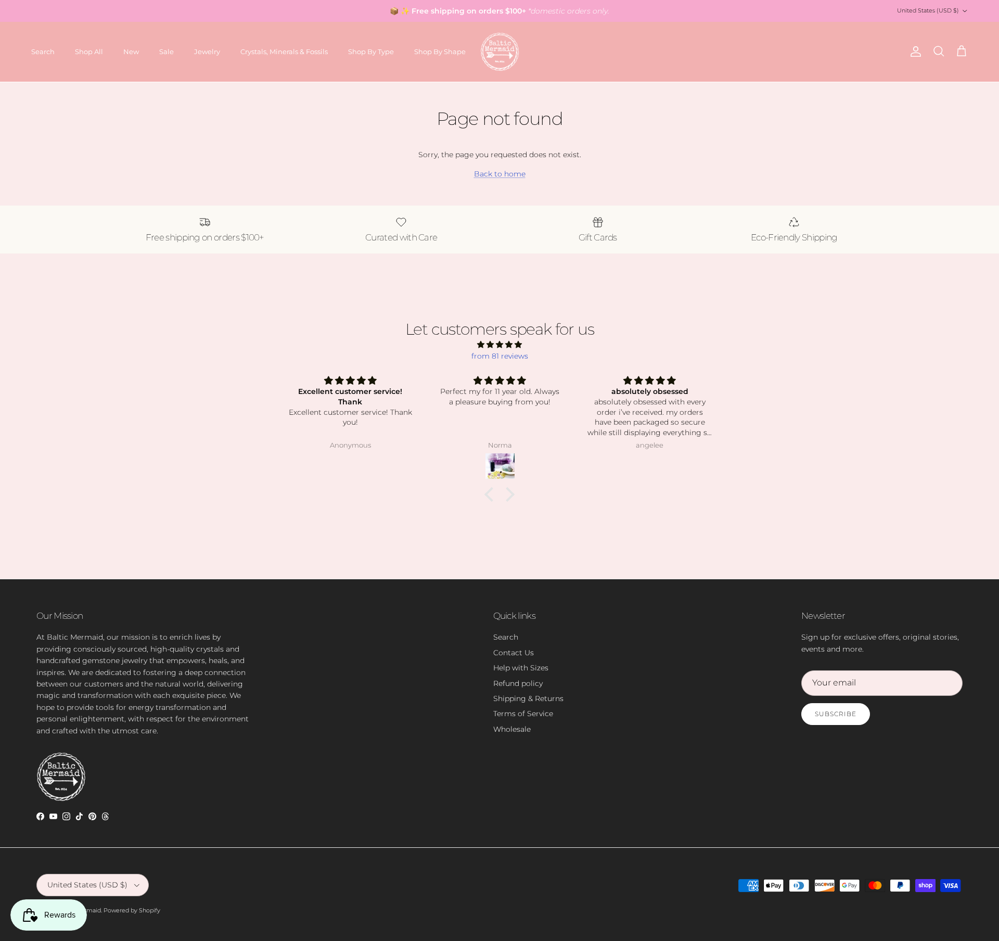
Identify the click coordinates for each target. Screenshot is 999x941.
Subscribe (835, 714)
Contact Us (513, 652)
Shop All (89, 51)
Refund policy (518, 683)
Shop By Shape (440, 51)
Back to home (500, 174)
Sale (166, 51)
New (131, 51)
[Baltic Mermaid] (499, 51)
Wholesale (512, 729)
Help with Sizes (520, 667)
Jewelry (207, 51)
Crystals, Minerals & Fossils (284, 51)
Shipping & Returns (528, 698)
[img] (499, 344)
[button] (491, 494)
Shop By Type (371, 51)
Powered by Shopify (132, 910)
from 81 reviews (499, 356)
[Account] (913, 51)
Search (43, 51)
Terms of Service (523, 713)
